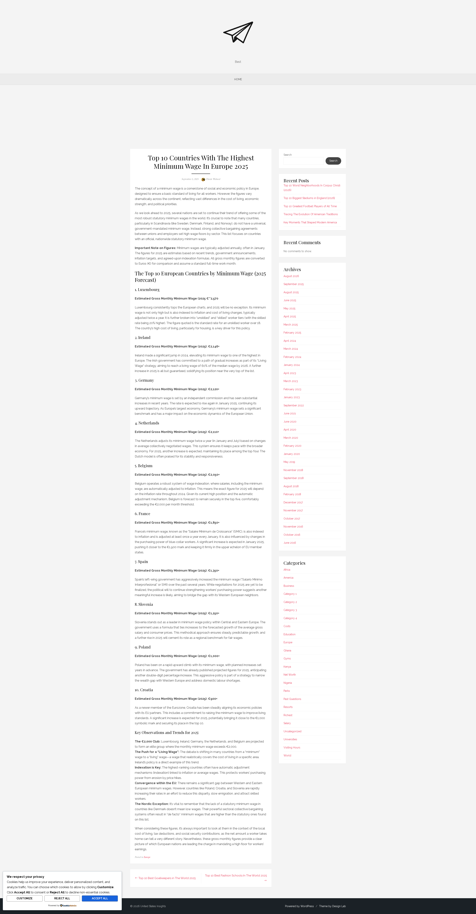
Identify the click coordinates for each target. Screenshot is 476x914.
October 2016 (292, 534)
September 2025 (294, 284)
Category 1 (290, 593)
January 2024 (292, 364)
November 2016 (293, 526)
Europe (147, 857)
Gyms (287, 658)
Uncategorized (292, 731)
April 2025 (290, 316)
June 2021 (290, 413)
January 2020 (292, 453)
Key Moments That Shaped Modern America (310, 222)
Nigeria (288, 682)
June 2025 (290, 300)
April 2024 (290, 340)
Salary (287, 723)
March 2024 (291, 348)
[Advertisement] (238, 117)
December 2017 (293, 502)
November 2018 (293, 470)
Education (289, 634)
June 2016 (290, 542)
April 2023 (290, 373)
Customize (25, 898)
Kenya (287, 666)
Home (238, 79)
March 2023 (291, 381)
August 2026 (291, 276)
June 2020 (290, 421)
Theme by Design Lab (332, 906)
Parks (287, 690)
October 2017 (292, 518)
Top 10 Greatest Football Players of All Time (310, 206)
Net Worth (290, 674)
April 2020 (290, 429)
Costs (287, 626)
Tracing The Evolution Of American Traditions (311, 214)
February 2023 (292, 389)
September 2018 (294, 478)
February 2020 (292, 445)
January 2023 (292, 397)
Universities (290, 739)
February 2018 (292, 494)
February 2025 (292, 332)
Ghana (287, 650)
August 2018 (291, 486)
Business (289, 585)
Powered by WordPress (299, 906)
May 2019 (289, 461)
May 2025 (289, 308)
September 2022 (294, 405)
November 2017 (293, 510)
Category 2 (290, 602)
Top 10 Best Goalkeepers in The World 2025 (167, 878)
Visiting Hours (292, 747)
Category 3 (290, 610)
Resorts (288, 707)
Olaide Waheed (213, 179)
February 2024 (292, 356)
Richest (288, 715)
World (287, 755)
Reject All (62, 898)
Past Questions (292, 699)
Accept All (100, 898)
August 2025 (291, 292)
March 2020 (291, 437)
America (288, 577)
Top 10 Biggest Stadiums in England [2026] (309, 198)
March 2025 (291, 324)
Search (288, 154)
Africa (287, 569)
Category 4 (290, 618)
